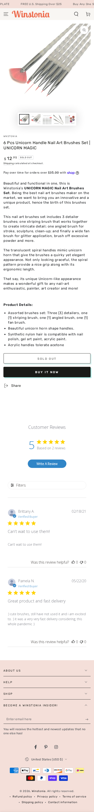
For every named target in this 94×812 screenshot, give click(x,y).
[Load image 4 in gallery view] (58, 119)
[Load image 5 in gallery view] (70, 119)
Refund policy (22, 796)
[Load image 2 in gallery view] (36, 119)
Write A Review (47, 464)
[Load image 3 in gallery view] (47, 119)
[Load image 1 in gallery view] (24, 119)
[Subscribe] (88, 719)
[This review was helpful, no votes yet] (73, 562)
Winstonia (38, 791)
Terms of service (74, 796)
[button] (76, 14)
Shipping (8, 163)
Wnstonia (10, 136)
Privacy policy (47, 796)
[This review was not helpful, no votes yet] (81, 562)
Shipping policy (32, 802)
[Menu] (6, 14)
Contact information (62, 802)
